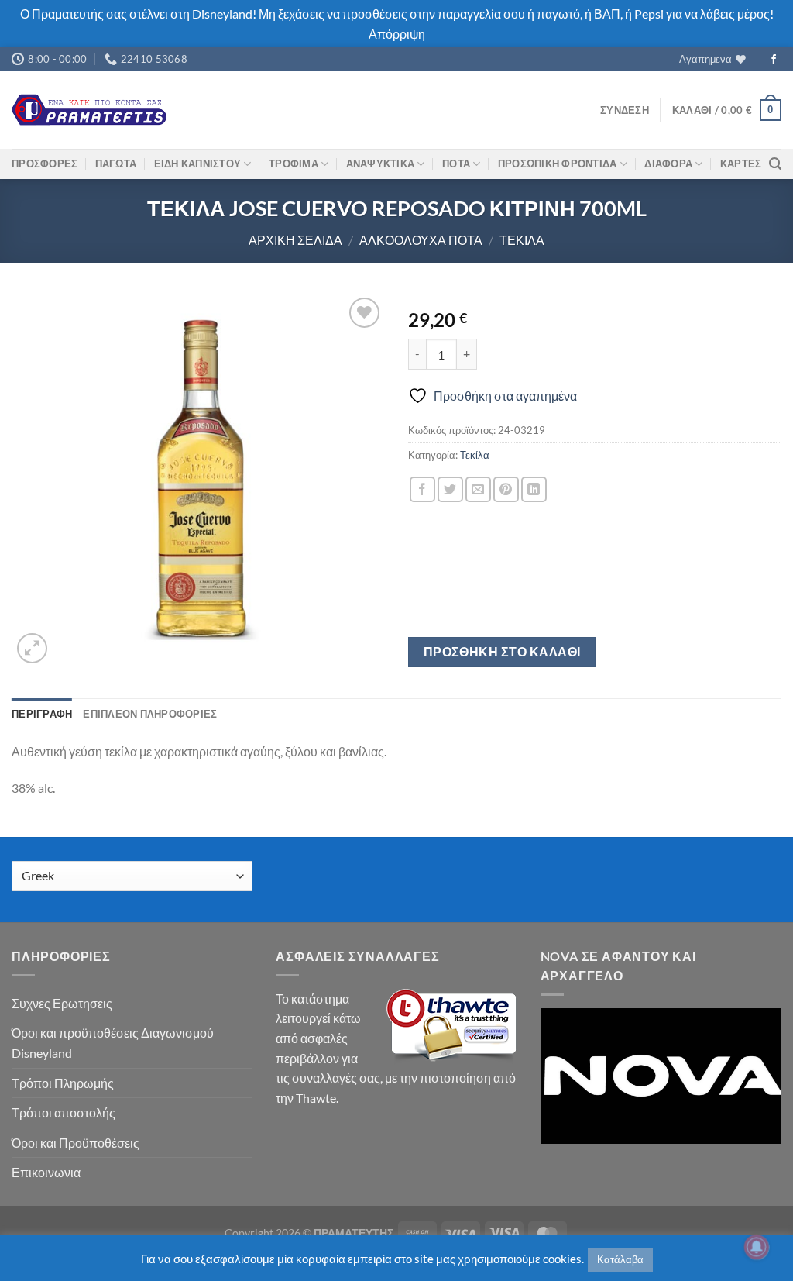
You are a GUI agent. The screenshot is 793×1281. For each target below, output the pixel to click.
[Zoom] (32, 648)
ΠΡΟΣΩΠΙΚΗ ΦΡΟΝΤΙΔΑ (557, 163)
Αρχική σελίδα (295, 239)
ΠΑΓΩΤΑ (116, 163)
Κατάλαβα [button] (620, 1259)
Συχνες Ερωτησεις (62, 1003)
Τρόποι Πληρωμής (63, 1083)
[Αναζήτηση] (775, 164)
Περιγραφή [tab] (42, 714)
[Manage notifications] (756, 1247)
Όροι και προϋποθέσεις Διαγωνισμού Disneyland (113, 1042)
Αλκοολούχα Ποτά (420, 239)
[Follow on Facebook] (773, 59)
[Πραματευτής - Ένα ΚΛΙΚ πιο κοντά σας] (89, 109)
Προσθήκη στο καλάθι (502, 652)
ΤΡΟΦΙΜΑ (293, 163)
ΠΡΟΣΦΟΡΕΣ (44, 163)
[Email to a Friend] (478, 489)
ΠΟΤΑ (456, 163)
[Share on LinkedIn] (534, 489)
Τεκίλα (521, 239)
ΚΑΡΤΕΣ (741, 163)
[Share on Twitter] (450, 489)
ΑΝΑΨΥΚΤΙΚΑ (380, 163)
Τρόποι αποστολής (63, 1112)
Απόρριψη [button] (397, 33)
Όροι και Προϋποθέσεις (75, 1142)
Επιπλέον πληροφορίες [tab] (150, 714)
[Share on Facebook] (422, 489)
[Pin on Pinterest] (506, 489)
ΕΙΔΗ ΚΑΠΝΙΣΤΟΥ (198, 163)
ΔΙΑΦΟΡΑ (668, 163)
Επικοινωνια (46, 1172)
